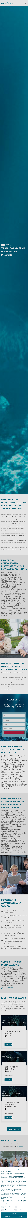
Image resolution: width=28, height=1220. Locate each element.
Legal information (22, 1169)
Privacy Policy (14, 1169)
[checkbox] (2, 1207)
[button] (3, 1170)
